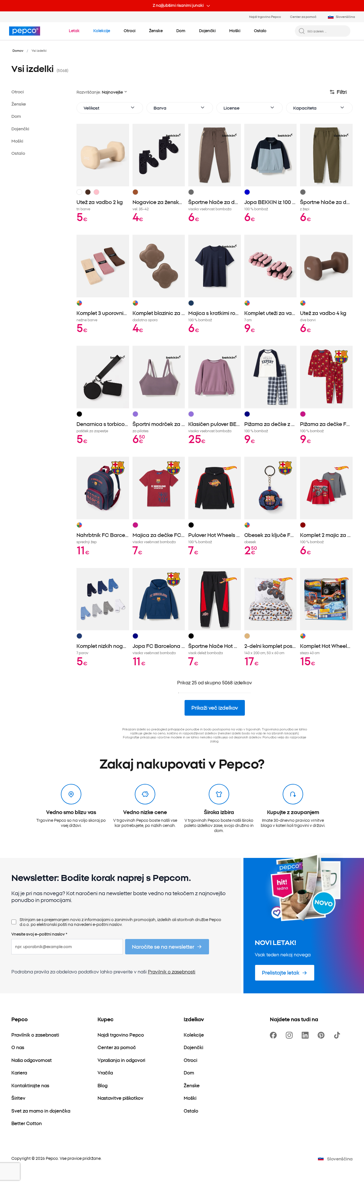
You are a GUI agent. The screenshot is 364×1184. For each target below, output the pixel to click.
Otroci (17, 91)
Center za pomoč (303, 16)
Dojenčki (20, 128)
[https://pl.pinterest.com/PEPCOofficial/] (322, 1035)
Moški (17, 140)
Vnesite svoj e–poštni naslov (39, 934)
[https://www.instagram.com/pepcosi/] (290, 1035)
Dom (16, 116)
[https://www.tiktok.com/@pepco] (338, 1035)
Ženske (18, 103)
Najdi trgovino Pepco (265, 16)
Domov (18, 50)
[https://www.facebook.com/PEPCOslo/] (274, 1035)
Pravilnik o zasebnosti (171, 971)
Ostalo (18, 153)
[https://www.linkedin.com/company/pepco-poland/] (306, 1035)
